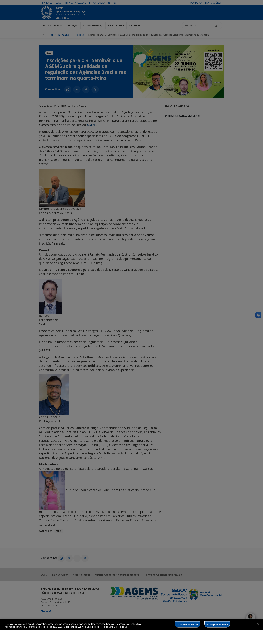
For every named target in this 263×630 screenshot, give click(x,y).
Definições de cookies (187, 624)
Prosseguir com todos (217, 624)
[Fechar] (258, 624)
